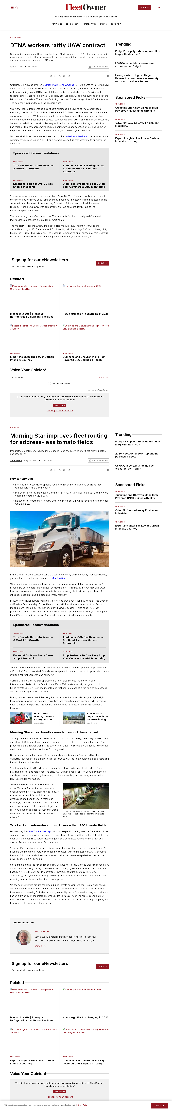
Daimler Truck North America (58, 85)
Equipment (116, 24)
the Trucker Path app (40, 831)
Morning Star (59, 578)
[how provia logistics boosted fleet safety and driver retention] (74, 718)
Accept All (160, 1106)
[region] (59, 384)
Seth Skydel (16, 460)
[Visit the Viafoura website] (102, 390)
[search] (17, 7)
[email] (68, 76)
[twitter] (59, 76)
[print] (108, 76)
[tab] (17, 378)
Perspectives (89, 24)
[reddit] (64, 76)
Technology (72, 24)
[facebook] (50, 76)
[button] (12, 7)
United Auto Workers (75, 136)
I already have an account (60, 410)
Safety (103, 24)
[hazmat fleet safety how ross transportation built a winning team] (21, 718)
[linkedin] (55, 76)
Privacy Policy (82, 1105)
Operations (56, 24)
